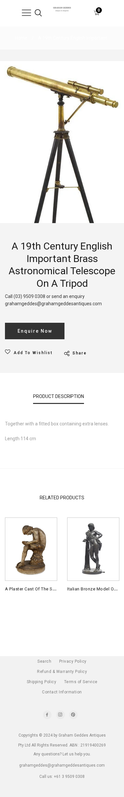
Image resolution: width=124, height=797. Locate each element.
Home (21, 38)
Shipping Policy (42, 682)
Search (44, 661)
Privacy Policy (73, 661)
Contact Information (62, 692)
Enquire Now (35, 331)
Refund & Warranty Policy (62, 671)
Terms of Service (81, 682)
